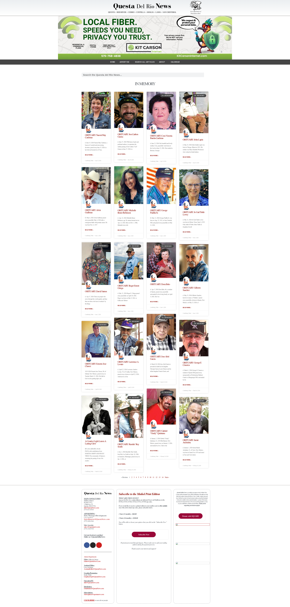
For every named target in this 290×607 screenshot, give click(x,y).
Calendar (175, 62)
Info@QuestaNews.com (91, 582)
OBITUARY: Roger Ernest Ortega (128, 287)
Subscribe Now (143, 534)
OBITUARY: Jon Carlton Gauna (128, 135)
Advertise (124, 62)
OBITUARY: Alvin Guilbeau (93, 211)
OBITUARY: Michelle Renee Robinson (127, 211)
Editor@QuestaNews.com (92, 561)
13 (159, 477)
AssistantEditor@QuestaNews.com (95, 569)
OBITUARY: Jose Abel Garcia (159, 357)
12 (156, 477)
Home (112, 62)
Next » (167, 477)
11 (153, 477)
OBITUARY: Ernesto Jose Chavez (95, 365)
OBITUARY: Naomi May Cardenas (95, 136)
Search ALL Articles (145, 62)
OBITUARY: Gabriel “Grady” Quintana (158, 432)
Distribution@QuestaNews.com (94, 588)
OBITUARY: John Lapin (193, 139)
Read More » (89, 155)
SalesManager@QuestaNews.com (97, 519)
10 (150, 477)
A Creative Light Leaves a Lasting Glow (95, 442)
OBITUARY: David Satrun (96, 291)
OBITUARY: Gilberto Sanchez (192, 289)
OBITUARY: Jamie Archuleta (191, 441)
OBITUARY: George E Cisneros (192, 364)
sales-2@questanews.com (92, 527)
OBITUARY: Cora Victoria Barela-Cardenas (161, 137)
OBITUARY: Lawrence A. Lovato (128, 363)
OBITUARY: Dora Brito (160, 284)
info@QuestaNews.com (91, 507)
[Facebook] (87, 545)
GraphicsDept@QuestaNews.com (94, 576)
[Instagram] (93, 545)
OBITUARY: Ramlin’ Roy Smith (128, 445)
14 (162, 477)
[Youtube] (99, 545)
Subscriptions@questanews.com (94, 594)
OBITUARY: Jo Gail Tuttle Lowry (193, 213)
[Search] (206, 75)
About (162, 62)
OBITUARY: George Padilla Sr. (158, 211)
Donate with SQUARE (190, 516)
